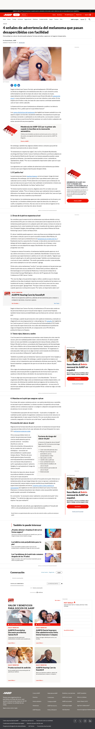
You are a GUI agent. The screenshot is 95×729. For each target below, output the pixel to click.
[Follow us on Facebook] (75, 721)
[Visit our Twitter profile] (80, 721)
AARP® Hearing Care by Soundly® (28, 295)
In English (22, 42)
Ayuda (54, 14)
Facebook (12, 86)
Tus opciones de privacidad (44, 726)
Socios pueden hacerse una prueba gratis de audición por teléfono (19, 671)
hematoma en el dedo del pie (47, 239)
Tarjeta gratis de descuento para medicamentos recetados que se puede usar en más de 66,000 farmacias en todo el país (19, 638)
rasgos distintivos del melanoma (24, 112)
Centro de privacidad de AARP (10, 720)
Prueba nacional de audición (19, 668)
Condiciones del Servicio (27, 720)
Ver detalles (15, 303)
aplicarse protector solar (22, 431)
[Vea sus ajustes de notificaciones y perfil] (61, 583)
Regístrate (79, 14)
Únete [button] (16, 14)
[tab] (17, 584)
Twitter (16, 86)
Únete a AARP (24, 141)
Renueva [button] (24, 14)
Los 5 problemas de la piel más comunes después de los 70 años (27, 555)
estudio (49, 321)
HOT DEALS (68, 603)
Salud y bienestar (17, 292)
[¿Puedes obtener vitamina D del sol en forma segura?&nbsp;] (53, 533)
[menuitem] (4, 20)
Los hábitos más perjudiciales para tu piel (26, 543)
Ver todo (56, 303)
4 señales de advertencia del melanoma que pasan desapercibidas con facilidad (43, 30)
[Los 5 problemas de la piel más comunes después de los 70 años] (53, 557)
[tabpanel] (81, 19)
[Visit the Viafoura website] (39, 592)
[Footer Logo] (15, 693)
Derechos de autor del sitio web (35, 723)
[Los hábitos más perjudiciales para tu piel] (53, 545)
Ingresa (87, 14)
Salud (5, 23)
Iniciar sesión (44, 572)
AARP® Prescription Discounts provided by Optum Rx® (17, 632)
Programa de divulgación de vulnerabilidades (14, 726)
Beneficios (59, 14)
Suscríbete (78, 378)
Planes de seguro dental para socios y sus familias (46, 638)
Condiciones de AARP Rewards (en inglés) (13, 723)
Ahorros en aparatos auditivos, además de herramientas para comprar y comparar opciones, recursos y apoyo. (35, 299)
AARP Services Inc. (52, 705)
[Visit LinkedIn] (90, 721)
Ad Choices (31, 726)
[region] (36, 583)
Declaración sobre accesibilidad (44, 720)
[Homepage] (7, 15)
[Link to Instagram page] (85, 721)
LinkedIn (19, 86)
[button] (90, 11)
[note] (32, 81)
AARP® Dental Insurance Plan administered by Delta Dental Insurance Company (47, 632)
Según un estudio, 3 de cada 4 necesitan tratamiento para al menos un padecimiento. (26, 559)
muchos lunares (32, 176)
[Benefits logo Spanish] (7, 295)
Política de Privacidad (77, 383)
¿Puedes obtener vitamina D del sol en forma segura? (26, 531)
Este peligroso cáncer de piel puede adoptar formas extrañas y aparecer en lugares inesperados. (34, 36)
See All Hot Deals (68, 630)
